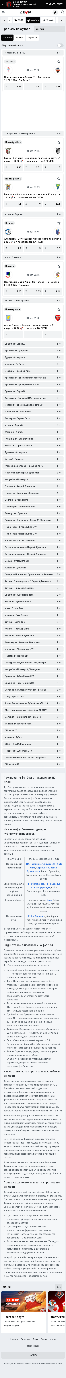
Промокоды (33, 1346)
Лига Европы (53, 884)
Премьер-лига (12, 309)
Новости (14, 1339)
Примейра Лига (13, 142)
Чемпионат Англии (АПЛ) (44, 864)
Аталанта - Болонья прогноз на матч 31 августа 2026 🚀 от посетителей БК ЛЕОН (32, 240)
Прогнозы (25, 1339)
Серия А (40, 867)
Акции (35, 1339)
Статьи (44, 1339)
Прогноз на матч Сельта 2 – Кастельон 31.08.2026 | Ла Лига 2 (27, 79)
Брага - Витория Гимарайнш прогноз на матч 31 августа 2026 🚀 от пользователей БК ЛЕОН (32, 159)
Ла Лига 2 (10, 61)
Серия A (9, 223)
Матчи (53, 1339)
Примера (9, 266)
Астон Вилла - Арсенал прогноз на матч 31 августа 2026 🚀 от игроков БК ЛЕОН (29, 327)
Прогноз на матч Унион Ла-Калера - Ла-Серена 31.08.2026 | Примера (31, 283)
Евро (49, 900)
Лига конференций (40, 887)
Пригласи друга (14, 1316)
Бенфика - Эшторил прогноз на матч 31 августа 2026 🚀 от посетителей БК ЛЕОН (32, 196)
